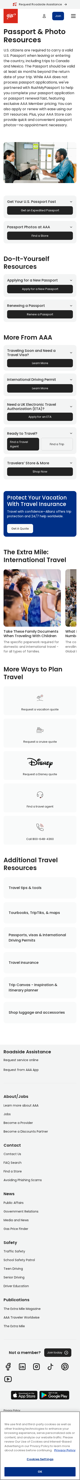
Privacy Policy (12, 1410)
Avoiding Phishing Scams (23, 1180)
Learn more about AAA (21, 1105)
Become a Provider (18, 1123)
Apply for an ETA (40, 417)
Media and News (16, 1220)
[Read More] (32, 611)
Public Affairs (14, 1203)
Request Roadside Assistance (40, 4)
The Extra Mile (14, 1326)
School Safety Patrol (19, 1260)
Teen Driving (13, 1268)
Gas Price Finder (16, 1229)
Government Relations (21, 1211)
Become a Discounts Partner (26, 1131)
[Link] (8, 1366)
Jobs (7, 1114)
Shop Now (40, 471)
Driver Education (16, 1286)
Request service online (21, 1060)
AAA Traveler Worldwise (22, 1317)
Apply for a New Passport (40, 289)
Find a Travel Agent (19, 444)
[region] (40, 1445)
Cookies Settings (40, 1459)
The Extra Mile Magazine (22, 1309)
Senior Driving (14, 1277)
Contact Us (12, 1154)
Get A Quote (20, 528)
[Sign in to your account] (44, 16)
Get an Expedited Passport (40, 210)
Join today (54, 1352)
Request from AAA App (21, 1070)
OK (40, 1472)
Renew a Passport (40, 314)
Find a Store (40, 236)
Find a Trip (57, 444)
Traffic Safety (14, 1251)
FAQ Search (13, 1162)
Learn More (40, 363)
